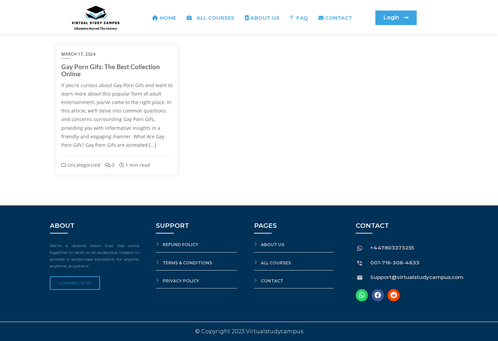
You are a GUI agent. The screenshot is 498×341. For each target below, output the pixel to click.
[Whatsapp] (362, 295)
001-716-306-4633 (394, 262)
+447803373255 (392, 247)
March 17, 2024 (78, 54)
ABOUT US (264, 18)
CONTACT (339, 18)
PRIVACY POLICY (181, 280)
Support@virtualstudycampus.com (416, 277)
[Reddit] (394, 295)
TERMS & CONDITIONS (187, 262)
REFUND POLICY (180, 244)
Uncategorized (83, 165)
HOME (168, 18)
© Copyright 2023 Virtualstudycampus (249, 331)
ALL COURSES (214, 18)
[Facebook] (378, 295)
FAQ (301, 18)
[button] (396, 18)
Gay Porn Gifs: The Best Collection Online (110, 70)
